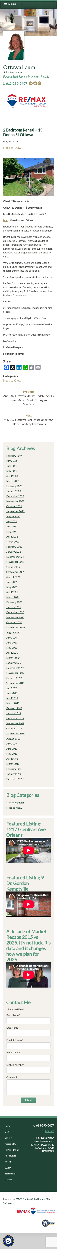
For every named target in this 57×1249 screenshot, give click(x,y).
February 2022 (14, 546)
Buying (8, 1167)
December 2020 (15, 612)
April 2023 (12, 475)
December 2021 (15, 556)
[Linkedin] (31, 83)
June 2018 (11, 748)
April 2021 (12, 591)
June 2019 (11, 692)
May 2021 (11, 587)
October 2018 (14, 728)
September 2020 (15, 627)
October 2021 (14, 566)
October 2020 (14, 622)
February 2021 (14, 602)
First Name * (13, 1015)
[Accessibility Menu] (8, 1241)
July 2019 (11, 688)
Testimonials (10, 1173)
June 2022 (11, 526)
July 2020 (11, 637)
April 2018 (12, 758)
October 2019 (14, 677)
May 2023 (11, 470)
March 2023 (12, 480)
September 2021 (15, 571)
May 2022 (11, 531)
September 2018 (15, 733)
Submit (28, 1100)
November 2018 (15, 723)
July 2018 (11, 743)
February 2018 (14, 768)
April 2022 (12, 536)
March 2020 (12, 657)
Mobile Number (15, 1064)
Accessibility (10, 1144)
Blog (7, 1132)
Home (7, 1126)
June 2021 (11, 581)
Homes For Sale (12, 1149)
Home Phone (13, 1052)
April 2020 (12, 652)
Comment (11, 1077)
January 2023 (13, 490)
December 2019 (15, 667)
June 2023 (11, 465)
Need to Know (12, 147)
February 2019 (14, 708)
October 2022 (14, 506)
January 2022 (13, 551)
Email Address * (14, 1040)
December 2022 (15, 496)
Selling (8, 1161)
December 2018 (15, 718)
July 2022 (11, 521)
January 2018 (13, 773)
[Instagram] (39, 83)
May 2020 (11, 647)
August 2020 (13, 632)
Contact (8, 1137)
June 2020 (11, 642)
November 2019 (15, 672)
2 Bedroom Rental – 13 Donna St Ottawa (22, 132)
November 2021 (15, 561)
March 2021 (12, 597)
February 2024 (14, 455)
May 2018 (11, 753)
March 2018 (12, 763)
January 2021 (13, 607)
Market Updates (15, 802)
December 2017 (15, 778)
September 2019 (15, 682)
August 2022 (13, 516)
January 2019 (13, 713)
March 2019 (12, 703)
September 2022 (15, 511)
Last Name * (13, 1027)
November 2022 (15, 501)
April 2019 (12, 698)
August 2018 (13, 738)
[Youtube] (35, 83)
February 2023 (14, 486)
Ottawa (8, 1179)
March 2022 (12, 541)
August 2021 (13, 576)
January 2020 (13, 662)
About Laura (10, 1155)
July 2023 (11, 460)
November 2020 (15, 617)
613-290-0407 (16, 83)
